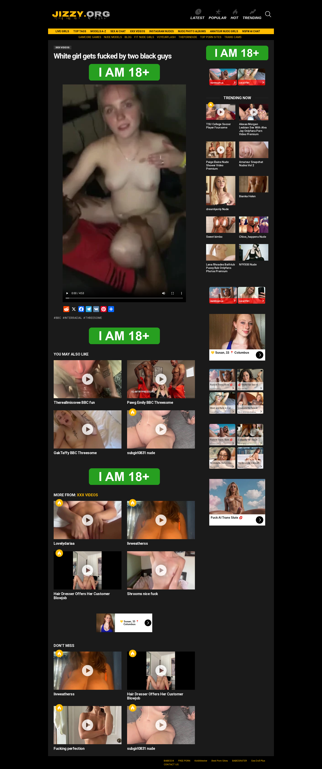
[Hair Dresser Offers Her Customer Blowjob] (87, 570)
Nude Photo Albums (192, 31)
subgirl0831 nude (141, 453)
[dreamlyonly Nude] (220, 190)
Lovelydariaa (64, 543)
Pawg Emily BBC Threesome (150, 402)
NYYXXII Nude (248, 264)
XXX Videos (137, 31)
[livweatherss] (161, 520)
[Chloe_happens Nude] (253, 224)
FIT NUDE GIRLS (144, 37)
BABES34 (169, 760)
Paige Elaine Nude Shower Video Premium (217, 165)
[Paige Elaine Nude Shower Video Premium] (220, 149)
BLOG (128, 37)
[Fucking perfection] (87, 725)
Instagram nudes (161, 31)
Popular (217, 18)
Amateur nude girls (224, 31)
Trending (252, 18)
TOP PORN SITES (210, 37)
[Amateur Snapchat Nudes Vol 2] (253, 149)
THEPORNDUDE (187, 37)
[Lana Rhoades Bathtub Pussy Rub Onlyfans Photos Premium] (220, 252)
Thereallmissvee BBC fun (74, 402)
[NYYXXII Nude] (253, 252)
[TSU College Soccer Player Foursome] (220, 112)
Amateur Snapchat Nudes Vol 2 (251, 163)
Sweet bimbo (214, 236)
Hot (234, 18)
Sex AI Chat (118, 31)
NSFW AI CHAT (251, 31)
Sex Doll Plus (258, 760)
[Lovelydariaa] (87, 520)
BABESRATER (239, 760)
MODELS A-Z (98, 31)
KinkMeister (201, 760)
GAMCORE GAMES (89, 37)
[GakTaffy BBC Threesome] (87, 429)
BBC (58, 317)
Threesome (93, 317)
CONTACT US (171, 764)
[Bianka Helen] (253, 184)
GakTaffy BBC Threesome (75, 453)
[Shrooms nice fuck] (161, 570)
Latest (197, 18)
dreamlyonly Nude (217, 209)
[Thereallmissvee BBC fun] (87, 379)
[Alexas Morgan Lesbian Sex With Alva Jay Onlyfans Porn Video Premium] (253, 112)
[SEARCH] (268, 14)
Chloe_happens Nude (252, 236)
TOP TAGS (79, 31)
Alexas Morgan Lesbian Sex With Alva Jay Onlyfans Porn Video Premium (252, 129)
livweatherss (137, 543)
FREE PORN (184, 760)
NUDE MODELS (113, 37)
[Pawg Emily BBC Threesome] (161, 379)
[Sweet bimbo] (220, 224)
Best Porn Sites (219, 760)
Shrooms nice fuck (142, 594)
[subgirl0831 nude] (161, 429)
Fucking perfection (69, 748)
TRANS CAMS (233, 37)
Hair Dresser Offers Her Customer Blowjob (82, 596)
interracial (73, 317)
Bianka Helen (247, 196)
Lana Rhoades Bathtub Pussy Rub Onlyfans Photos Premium (220, 268)
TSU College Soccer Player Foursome (218, 125)
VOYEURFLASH (166, 37)
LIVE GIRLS (62, 31)
